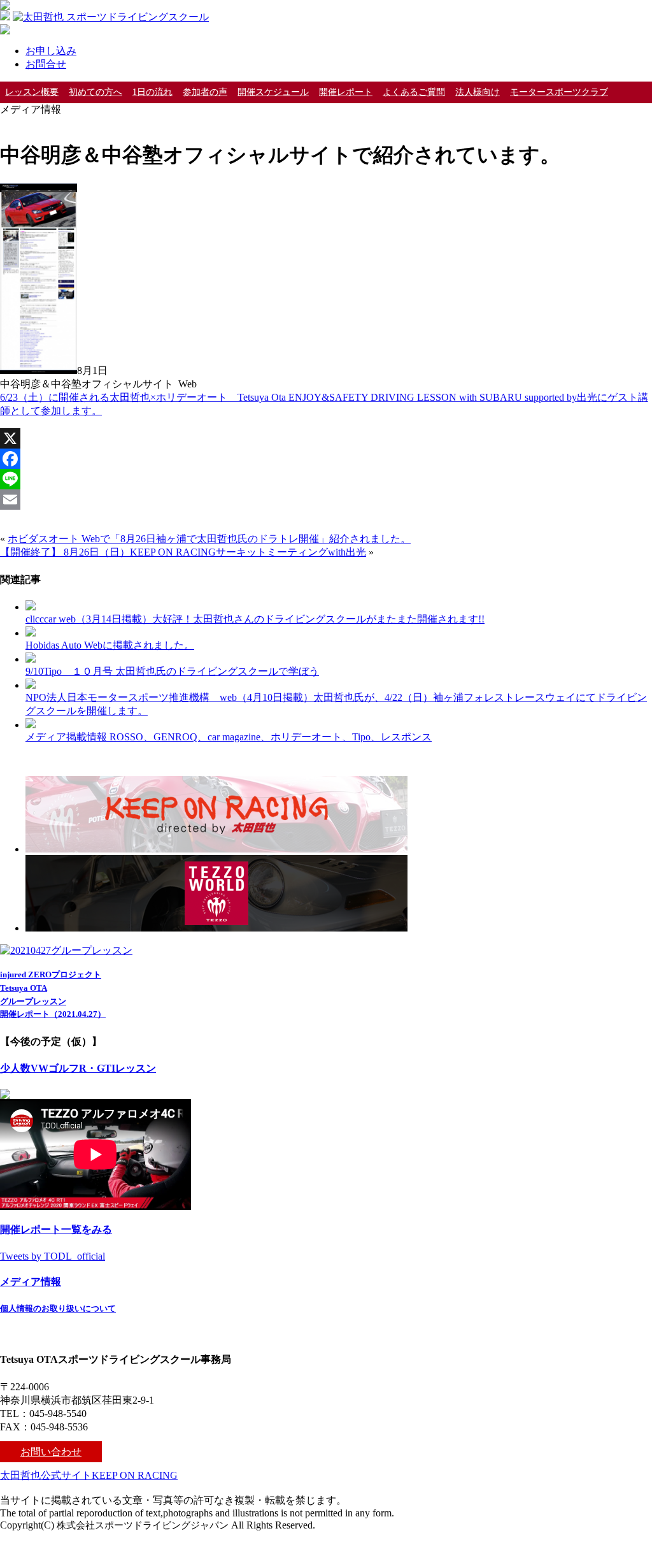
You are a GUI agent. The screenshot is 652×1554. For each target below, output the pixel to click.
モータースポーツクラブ (559, 92)
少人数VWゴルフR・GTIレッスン (78, 1068)
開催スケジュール (273, 92)
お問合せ (45, 64)
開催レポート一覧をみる (56, 1229)
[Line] (326, 479)
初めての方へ (95, 92)
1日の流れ (152, 92)
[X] (326, 438)
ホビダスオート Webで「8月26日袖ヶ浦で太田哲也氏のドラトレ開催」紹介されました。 (209, 538)
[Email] (326, 499)
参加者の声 (205, 92)
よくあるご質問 (414, 92)
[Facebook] (326, 459)
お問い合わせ (51, 1451)
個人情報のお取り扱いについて (58, 1308)
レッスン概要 (32, 92)
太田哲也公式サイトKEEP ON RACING (89, 1475)
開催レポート (345, 92)
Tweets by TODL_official (52, 1256)
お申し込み (50, 50)
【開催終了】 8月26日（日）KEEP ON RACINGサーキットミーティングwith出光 (183, 552)
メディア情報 (30, 1281)
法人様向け (477, 92)
